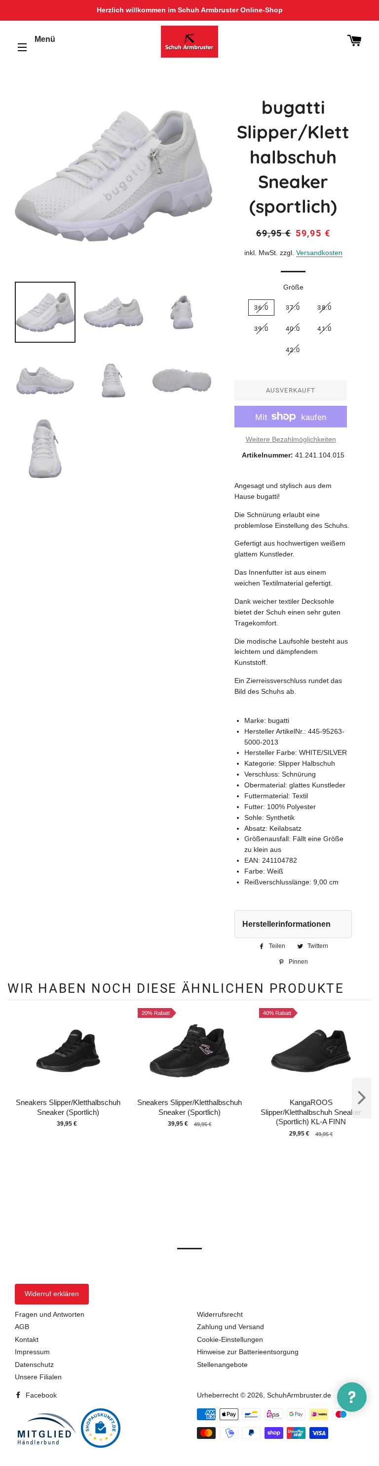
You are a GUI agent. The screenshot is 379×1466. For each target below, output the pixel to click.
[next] (362, 1098)
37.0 (293, 307)
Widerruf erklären (52, 1294)
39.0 (261, 328)
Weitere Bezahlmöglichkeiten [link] (291, 439)
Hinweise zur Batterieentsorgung (248, 1352)
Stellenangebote (222, 1364)
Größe (293, 287)
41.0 (324, 328)
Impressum (32, 1352)
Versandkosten (319, 253)
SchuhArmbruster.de (299, 1395)
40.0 (293, 328)
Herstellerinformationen (286, 924)
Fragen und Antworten (49, 1314)
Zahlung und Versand (230, 1327)
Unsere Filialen (38, 1377)
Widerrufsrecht (220, 1314)
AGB (22, 1327)
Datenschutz (34, 1364)
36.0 (261, 307)
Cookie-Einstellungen (230, 1339)
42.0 (293, 350)
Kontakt (26, 1339)
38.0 (324, 307)
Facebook (40, 1395)
